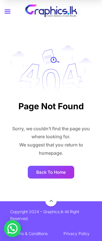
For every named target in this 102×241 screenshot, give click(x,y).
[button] (12, 228)
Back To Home (51, 172)
